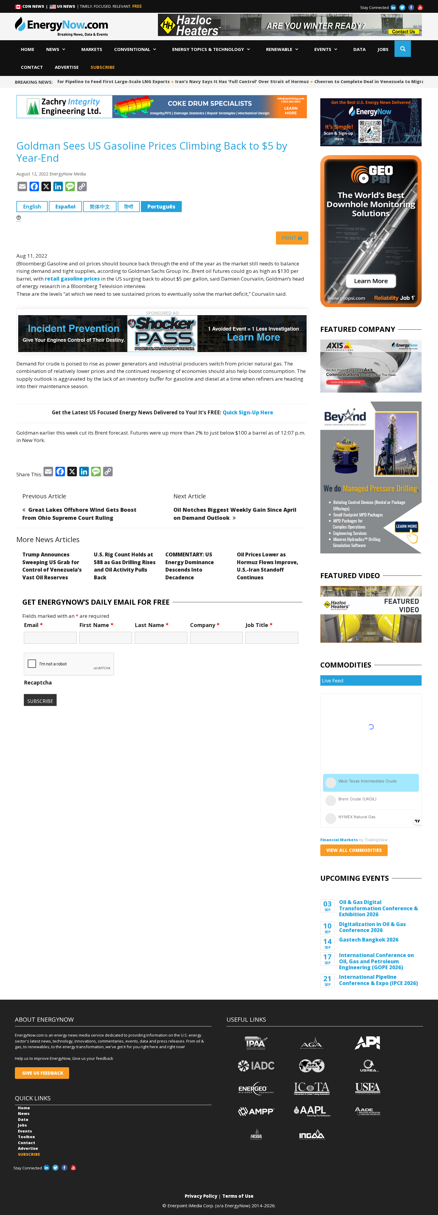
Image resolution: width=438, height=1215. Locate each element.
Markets (91, 49)
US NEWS (66, 6)
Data (359, 49)
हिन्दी (128, 206)
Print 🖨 (292, 238)
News (52, 49)
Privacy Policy (201, 1196)
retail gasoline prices (72, 278)
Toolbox (26, 1136)
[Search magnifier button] (402, 49)
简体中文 (100, 206)
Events (322, 49)
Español (65, 206)
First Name (96, 625)
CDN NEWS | (35, 6)
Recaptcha (38, 682)
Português (161, 206)
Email (33, 625)
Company (205, 625)
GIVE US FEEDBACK (42, 1073)
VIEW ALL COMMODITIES (354, 850)
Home (27, 49)
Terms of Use (238, 1196)
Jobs (383, 49)
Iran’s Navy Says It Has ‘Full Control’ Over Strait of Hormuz (230, 81)
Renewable (279, 49)
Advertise (67, 67)
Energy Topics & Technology (208, 49)
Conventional (132, 49)
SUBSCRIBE (103, 67)
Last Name (152, 625)
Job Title (259, 625)
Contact (32, 67)
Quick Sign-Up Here (248, 412)
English (32, 206)
